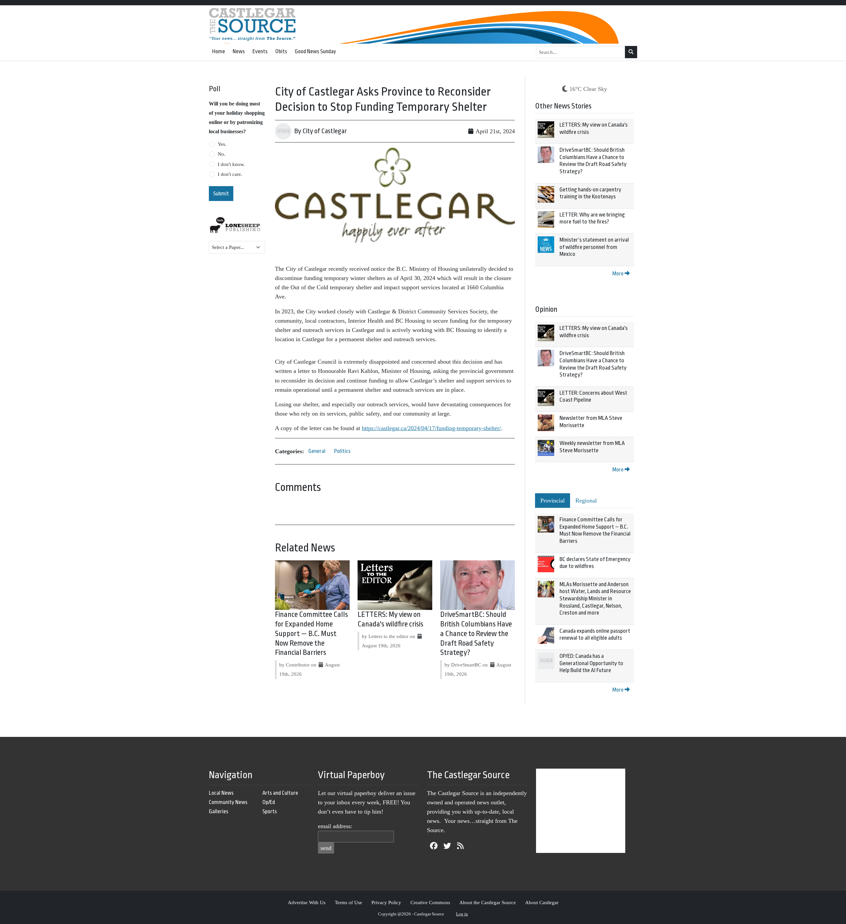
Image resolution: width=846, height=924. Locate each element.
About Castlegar (541, 902)
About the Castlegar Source (487, 902)
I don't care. (230, 174)
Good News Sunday (315, 51)
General (317, 451)
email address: (335, 826)
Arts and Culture (280, 793)
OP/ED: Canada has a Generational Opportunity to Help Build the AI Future (591, 663)
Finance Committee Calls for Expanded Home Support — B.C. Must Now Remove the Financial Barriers (311, 633)
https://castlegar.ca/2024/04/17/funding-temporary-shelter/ (431, 428)
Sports (269, 811)
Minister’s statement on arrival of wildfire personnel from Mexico (594, 247)
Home (218, 51)
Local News (221, 793)
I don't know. (231, 164)
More (618, 273)
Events (260, 51)
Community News (228, 802)
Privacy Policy (386, 902)
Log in (462, 913)
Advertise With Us (307, 902)
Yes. (222, 144)
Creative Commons (430, 902)
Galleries (218, 811)
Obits (281, 51)
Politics (342, 451)
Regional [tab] (586, 500)
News (239, 51)
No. (221, 154)
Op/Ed (268, 802)
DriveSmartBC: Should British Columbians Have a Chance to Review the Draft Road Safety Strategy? (476, 633)
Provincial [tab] (552, 500)
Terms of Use (348, 902)
